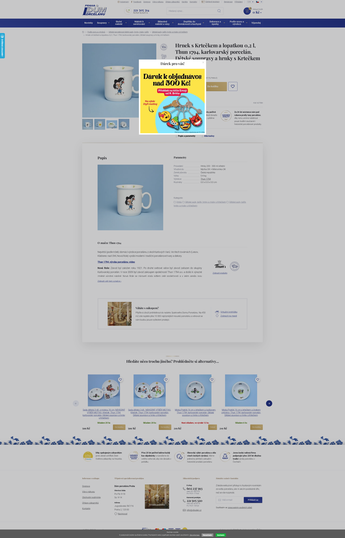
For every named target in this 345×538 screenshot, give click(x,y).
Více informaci (194, 535)
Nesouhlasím (207, 535)
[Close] (203, 62)
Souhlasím (220, 535)
